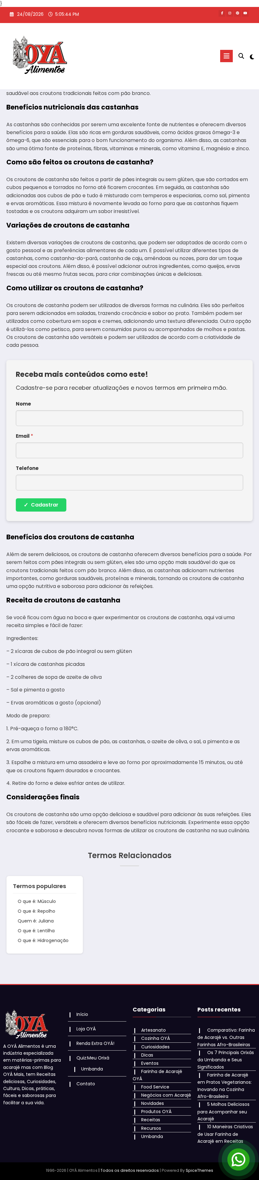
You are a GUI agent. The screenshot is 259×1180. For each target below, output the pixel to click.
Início (82, 1014)
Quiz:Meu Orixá (92, 1058)
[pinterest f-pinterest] (237, 13)
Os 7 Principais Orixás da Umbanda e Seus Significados (225, 1059)
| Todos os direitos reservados (129, 1170)
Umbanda (92, 1069)
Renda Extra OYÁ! (95, 1043)
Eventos (150, 1063)
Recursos (151, 1128)
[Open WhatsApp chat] (238, 1159)
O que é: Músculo (37, 901)
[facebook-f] (222, 13)
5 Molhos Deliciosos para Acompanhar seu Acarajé (223, 1111)
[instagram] (229, 13)
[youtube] (245, 13)
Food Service (155, 1087)
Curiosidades (155, 1047)
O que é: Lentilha (36, 931)
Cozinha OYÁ (155, 1038)
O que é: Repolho (36, 911)
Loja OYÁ (86, 1029)
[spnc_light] (252, 57)
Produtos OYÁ (156, 1111)
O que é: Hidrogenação (43, 940)
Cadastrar (41, 505)
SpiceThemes (199, 1170)
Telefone (27, 468)
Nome (23, 403)
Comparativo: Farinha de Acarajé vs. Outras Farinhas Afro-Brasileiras (226, 1037)
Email (24, 436)
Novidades (152, 1103)
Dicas (147, 1055)
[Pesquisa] (241, 56)
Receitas (150, 1120)
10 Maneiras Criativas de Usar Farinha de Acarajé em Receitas (225, 1134)
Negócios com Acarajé (166, 1095)
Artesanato (153, 1030)
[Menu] (226, 56)
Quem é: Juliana (36, 921)
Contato (85, 1084)
